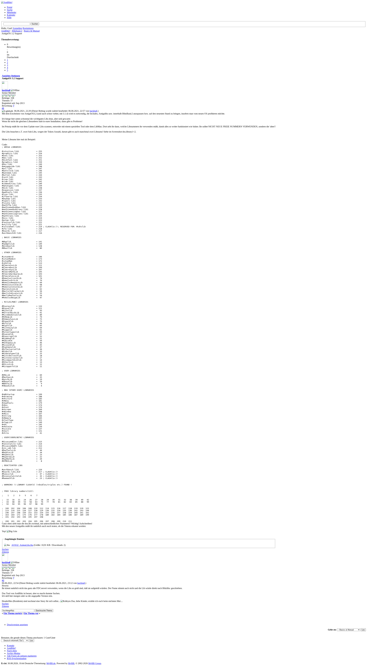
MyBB (71, 663)
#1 (3, 108)
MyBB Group (94, 663)
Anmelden (17, 28)
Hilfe (9, 17)
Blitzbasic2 (17, 31)
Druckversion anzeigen (17, 624)
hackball (6, 90)
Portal (9, 7)
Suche (9, 10)
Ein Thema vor (31, 613)
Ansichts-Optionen (11, 76)
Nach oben (12, 651)
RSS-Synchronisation (16, 658)
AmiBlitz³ (5, 31)
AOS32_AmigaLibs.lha (22, 545)
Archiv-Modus (13, 653)
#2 (3, 580)
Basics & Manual (32, 31)
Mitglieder (11, 12)
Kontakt (10, 645)
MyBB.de (50, 663)
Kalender (11, 15)
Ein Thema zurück (13, 613)
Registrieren (28, 28)
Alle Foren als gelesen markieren (22, 656)
